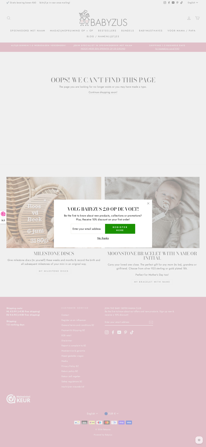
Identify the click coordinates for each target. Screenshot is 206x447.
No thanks (103, 238)
